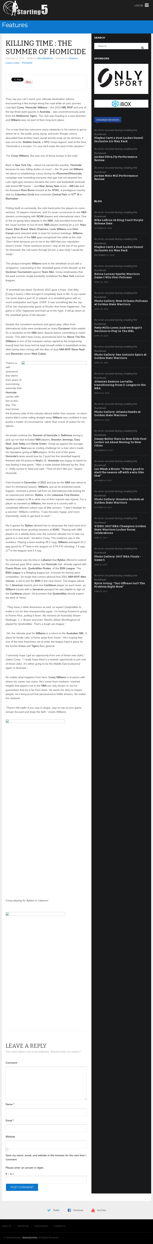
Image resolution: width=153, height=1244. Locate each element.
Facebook (78, 1210)
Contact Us (59, 1226)
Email (10, 1120)
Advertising (23, 1226)
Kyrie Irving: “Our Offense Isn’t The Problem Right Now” (119, 585)
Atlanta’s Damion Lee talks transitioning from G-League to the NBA (120, 385)
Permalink (27, 63)
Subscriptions (41, 1226)
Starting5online (30, 1237)
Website (10, 1136)
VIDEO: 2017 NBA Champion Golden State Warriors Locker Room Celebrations (120, 530)
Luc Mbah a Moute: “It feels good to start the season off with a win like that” (119, 472)
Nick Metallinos (45, 58)
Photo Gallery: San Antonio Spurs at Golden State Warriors (120, 356)
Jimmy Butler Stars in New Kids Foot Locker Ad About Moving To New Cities (120, 442)
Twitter (56, 1210)
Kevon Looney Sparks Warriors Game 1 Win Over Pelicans (117, 275)
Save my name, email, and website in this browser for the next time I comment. (46, 1157)
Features (14, 25)
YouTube (101, 1210)
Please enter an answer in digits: (25, 1167)
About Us (6, 1226)
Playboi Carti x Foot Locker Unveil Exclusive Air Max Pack (118, 139)
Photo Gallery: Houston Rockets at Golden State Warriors (119, 501)
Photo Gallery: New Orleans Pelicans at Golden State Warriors (121, 302)
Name (10, 1104)
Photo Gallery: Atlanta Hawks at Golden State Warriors (117, 413)
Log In (139, 5)
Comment (11, 1062)
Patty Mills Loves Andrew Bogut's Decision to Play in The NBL (118, 329)
